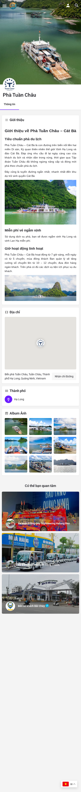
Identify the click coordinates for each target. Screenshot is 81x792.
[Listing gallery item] (16, 426)
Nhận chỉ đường (64, 376)
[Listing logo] (9, 84)
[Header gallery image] (40, 42)
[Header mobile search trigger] (76, 5)
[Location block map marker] (40, 343)
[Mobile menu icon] (4, 5)
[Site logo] (13, 5)
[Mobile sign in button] (68, 5)
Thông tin (9, 104)
